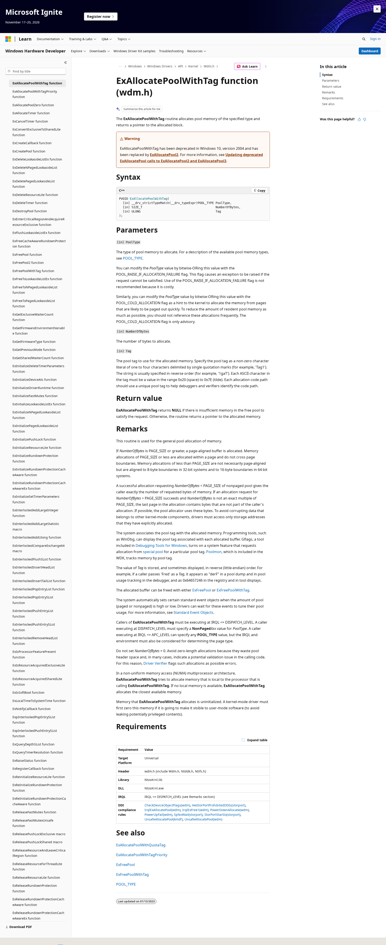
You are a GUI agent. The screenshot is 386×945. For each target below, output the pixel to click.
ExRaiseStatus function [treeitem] (30, 760)
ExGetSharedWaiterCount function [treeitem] (38, 358)
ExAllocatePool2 (164, 154)
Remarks (328, 92)
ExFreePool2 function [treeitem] (28, 262)
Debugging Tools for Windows (161, 545)
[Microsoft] (8, 39)
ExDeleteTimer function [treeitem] (30, 203)
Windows (135, 66)
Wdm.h (209, 66)
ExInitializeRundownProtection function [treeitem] (35, 458)
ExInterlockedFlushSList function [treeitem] (37, 559)
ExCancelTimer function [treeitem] (30, 121)
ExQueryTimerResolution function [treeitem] (38, 752)
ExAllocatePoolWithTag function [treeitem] (37, 83)
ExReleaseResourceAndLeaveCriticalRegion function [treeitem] (39, 853)
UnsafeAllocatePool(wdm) (203, 819)
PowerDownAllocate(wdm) (229, 810)
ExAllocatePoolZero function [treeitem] (33, 105)
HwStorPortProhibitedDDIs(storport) (218, 805)
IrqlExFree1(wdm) (195, 810)
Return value (331, 86)
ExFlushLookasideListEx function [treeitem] (37, 233)
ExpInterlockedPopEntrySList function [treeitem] (34, 720)
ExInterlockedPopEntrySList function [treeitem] (33, 600)
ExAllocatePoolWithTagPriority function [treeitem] (35, 94)
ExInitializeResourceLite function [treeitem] (37, 447)
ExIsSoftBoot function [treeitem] (28, 692)
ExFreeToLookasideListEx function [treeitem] (37, 279)
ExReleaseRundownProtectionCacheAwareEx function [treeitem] (38, 915)
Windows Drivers (159, 66)
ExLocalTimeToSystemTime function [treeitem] (39, 701)
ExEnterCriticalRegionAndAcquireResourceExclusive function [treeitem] (39, 222)
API (180, 66)
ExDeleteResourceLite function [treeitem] (35, 195)
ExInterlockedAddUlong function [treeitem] (37, 537)
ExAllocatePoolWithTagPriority (141, 854)
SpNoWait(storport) (188, 814)
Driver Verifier (155, 663)
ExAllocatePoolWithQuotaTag (141, 845)
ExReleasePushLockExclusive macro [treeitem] (39, 834)
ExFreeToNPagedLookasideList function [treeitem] (35, 290)
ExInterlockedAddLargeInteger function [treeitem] (36, 513)
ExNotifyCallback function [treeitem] (32, 709)
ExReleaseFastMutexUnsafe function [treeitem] (33, 823)
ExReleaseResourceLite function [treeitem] (36, 877)
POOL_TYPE (133, 258)
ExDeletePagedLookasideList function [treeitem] (34, 184)
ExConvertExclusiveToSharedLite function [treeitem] (37, 132)
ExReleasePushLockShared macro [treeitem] (37, 842)
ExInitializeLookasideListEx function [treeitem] (39, 404)
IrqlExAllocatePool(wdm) (162, 810)
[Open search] (363, 39)
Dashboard (369, 51)
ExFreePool (201, 590)
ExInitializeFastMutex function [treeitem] (35, 396)
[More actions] (266, 66)
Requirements (332, 98)
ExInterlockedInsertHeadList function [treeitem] (34, 570)
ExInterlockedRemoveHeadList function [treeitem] (35, 641)
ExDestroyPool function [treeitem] (30, 211)
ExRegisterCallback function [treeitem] (33, 768)
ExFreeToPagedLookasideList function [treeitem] (34, 303)
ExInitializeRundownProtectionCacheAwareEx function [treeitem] (39, 486)
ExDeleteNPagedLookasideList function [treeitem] (35, 170)
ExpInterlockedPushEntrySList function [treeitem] (35, 733)
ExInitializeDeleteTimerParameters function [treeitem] (38, 369)
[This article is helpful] (359, 119)
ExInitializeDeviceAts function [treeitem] (35, 379)
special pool (153, 551)
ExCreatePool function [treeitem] (29, 151)
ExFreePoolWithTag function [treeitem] (33, 271)
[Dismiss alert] (377, 8)
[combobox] (35, 71)
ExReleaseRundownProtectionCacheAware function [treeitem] (38, 902)
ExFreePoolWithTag (233, 590)
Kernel (193, 66)
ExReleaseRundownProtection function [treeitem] (35, 888)
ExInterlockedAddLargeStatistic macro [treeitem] (36, 526)
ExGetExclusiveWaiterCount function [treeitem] (33, 317)
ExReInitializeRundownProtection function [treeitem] (37, 788)
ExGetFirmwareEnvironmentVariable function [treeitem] (39, 331)
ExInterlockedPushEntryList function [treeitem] (33, 613)
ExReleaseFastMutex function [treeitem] (34, 812)
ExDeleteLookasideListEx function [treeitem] (37, 159)
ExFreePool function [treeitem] (27, 254)
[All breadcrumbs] (120, 66)
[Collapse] (65, 62)
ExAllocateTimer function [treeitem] (31, 113)
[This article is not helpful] (364, 119)
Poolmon (214, 551)
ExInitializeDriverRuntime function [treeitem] (38, 388)
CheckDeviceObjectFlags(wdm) (167, 805)
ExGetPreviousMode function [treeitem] (34, 350)
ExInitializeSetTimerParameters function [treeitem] (36, 499)
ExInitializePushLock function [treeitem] (34, 439)
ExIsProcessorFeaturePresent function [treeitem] (34, 654)
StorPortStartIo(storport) (222, 814)
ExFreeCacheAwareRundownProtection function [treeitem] (39, 244)
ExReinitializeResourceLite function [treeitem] (39, 777)
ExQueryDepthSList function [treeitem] (34, 744)
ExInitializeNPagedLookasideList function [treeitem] (37, 415)
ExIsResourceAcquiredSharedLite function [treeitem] (37, 682)
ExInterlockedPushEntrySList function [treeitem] (34, 627)
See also (328, 104)
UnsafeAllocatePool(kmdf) (164, 819)
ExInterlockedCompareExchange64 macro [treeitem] (39, 548)
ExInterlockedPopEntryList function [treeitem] (39, 589)
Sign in (375, 39)
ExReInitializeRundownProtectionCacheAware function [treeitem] (39, 801)
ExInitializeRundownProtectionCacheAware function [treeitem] (39, 472)
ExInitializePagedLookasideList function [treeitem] (35, 428)
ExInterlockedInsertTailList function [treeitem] (39, 581)
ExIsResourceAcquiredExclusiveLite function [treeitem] (39, 668)
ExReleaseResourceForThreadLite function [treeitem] (37, 867)
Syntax (327, 75)
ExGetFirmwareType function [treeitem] (34, 341)
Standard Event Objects (193, 612)
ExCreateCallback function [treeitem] (32, 143)
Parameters (330, 80)
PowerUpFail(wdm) (158, 814)
